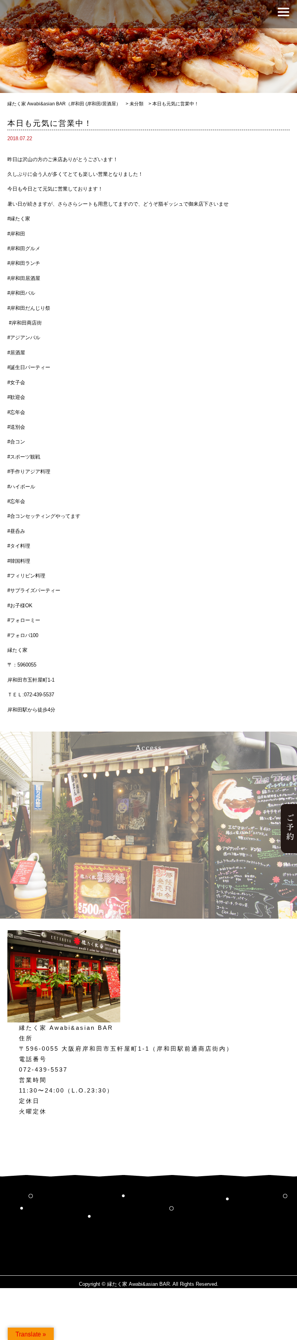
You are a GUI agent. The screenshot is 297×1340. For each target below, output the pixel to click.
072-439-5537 (43, 1069)
